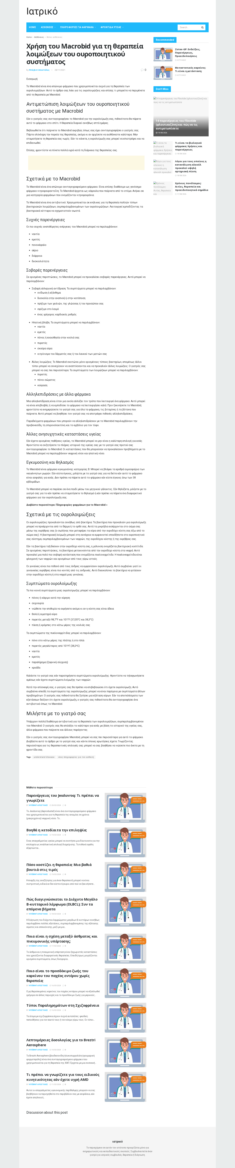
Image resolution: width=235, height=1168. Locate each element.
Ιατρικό (42, 11)
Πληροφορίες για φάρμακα (77, 27)
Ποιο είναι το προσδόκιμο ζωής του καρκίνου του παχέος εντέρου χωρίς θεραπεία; (58, 975)
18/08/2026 (181, 154)
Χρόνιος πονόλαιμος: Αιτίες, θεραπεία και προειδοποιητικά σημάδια (191, 186)
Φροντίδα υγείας (111, 27)
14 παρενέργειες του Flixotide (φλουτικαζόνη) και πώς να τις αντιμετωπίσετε (176, 124)
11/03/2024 (56, 1084)
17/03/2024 (56, 946)
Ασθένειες (47, 27)
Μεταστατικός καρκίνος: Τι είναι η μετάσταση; (190, 69)
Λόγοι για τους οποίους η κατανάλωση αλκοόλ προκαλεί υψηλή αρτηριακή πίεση (190, 166)
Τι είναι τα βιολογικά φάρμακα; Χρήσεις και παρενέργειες (188, 146)
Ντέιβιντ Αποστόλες (39, 70)
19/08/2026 (162, 133)
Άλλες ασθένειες (54, 37)
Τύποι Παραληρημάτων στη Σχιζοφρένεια (62, 1005)
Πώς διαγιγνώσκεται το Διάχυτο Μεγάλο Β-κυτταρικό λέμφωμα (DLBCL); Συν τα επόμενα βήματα (61, 904)
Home (32, 27)
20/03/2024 (56, 805)
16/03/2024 (56, 986)
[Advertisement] (150, 11)
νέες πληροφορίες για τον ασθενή (76, 757)
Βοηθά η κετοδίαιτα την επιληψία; (56, 829)
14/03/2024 (56, 1050)
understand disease (44, 757)
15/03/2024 (56, 1010)
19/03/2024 (56, 835)
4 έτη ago (181, 60)
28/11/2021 (60, 70)
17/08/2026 (181, 194)
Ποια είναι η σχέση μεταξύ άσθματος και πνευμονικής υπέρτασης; (61, 939)
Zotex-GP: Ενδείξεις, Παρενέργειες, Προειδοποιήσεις (187, 53)
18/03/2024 (56, 914)
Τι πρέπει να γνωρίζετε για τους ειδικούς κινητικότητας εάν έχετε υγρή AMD (62, 1077)
